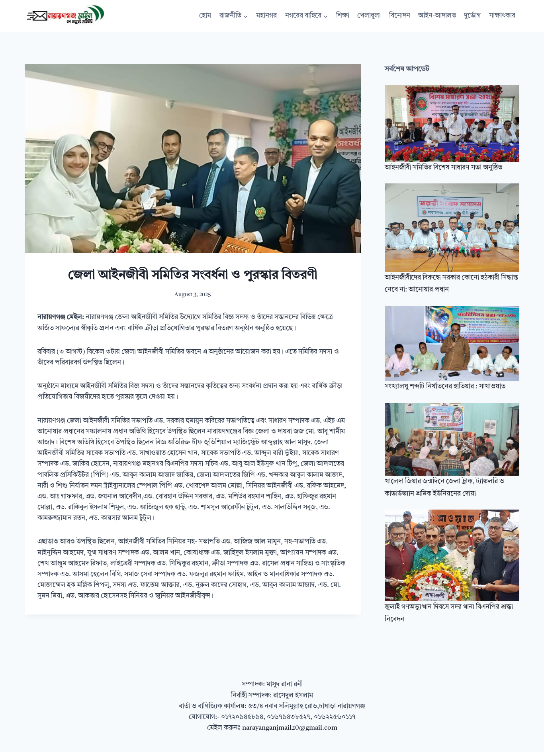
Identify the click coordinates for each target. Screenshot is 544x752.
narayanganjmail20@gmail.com (289, 727)
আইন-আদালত (437, 15)
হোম (205, 15)
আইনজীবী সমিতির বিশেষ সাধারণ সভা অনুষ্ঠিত (443, 167)
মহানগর (266, 15)
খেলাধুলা (369, 15)
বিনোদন (399, 15)
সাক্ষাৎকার (502, 15)
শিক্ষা (342, 15)
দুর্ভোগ (472, 15)
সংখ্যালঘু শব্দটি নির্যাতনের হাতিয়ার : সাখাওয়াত (445, 386)
